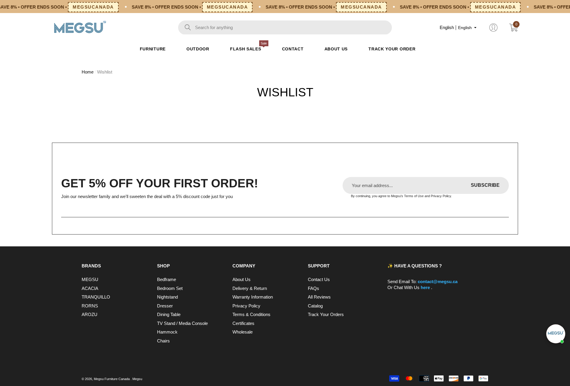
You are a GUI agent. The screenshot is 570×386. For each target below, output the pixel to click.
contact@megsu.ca (437, 281)
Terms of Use (414, 196)
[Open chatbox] (555, 333)
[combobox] (293, 27)
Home (88, 71)
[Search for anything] (285, 27)
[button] (475, 27)
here (426, 287)
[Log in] (493, 27)
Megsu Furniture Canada (112, 379)
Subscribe (485, 185)
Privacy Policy (441, 196)
